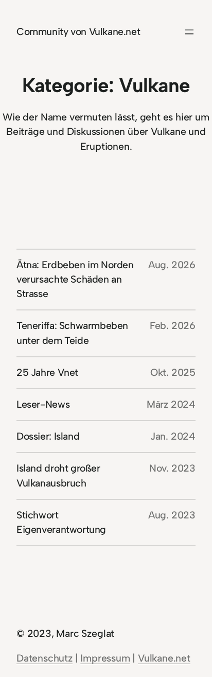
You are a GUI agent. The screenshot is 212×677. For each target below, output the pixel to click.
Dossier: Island (47, 436)
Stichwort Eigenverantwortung (61, 522)
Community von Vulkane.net (78, 32)
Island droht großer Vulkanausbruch (58, 475)
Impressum (105, 658)
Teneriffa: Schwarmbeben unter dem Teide (72, 333)
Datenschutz (44, 658)
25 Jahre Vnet (47, 372)
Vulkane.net (164, 658)
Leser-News (42, 404)
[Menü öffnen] (189, 32)
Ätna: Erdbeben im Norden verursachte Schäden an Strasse (75, 279)
